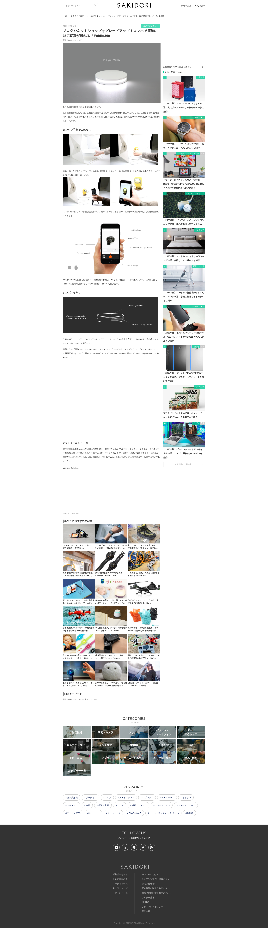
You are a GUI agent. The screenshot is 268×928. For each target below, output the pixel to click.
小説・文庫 (103, 805)
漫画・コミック (139, 805)
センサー (80, 40)
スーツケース (114, 813)
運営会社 (146, 911)
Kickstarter (76, 468)
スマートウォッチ (186, 805)
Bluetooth (71, 40)
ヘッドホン (72, 805)
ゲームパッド (167, 797)
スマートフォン (162, 805)
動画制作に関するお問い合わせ (157, 893)
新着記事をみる (120, 874)
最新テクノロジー (150, 26)
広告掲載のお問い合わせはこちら (177, 67)
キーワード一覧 (120, 888)
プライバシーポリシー (152, 906)
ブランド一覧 (121, 893)
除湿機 (190, 813)
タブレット (147, 797)
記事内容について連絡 (71, 513)
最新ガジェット (91, 699)
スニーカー (94, 813)
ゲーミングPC (74, 813)
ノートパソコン (126, 797)
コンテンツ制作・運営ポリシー (157, 879)
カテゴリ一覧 (121, 883)
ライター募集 (148, 897)
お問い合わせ (148, 883)
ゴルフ (108, 797)
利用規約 (146, 902)
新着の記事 (186, 5)
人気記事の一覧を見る (184, 464)
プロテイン (91, 797)
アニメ (120, 805)
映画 (88, 805)
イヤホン (186, 797)
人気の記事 (199, 5)
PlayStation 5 (135, 813)
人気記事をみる (120, 879)
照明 (65, 40)
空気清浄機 (72, 797)
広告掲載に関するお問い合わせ (157, 888)
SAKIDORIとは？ (150, 874)
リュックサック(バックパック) (164, 813)
